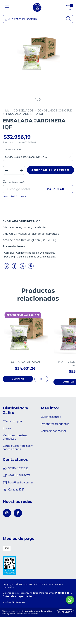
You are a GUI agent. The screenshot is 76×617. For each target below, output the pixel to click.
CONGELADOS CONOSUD (54, 110)
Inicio (6, 110)
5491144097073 (18, 468)
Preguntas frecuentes (55, 424)
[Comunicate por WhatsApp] (70, 600)
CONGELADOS (23, 110)
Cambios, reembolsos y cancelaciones (18, 447)
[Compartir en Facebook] (15, 267)
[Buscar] (68, 18)
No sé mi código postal (14, 196)
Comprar (18, 379)
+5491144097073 (19, 475)
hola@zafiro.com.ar (20, 482)
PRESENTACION (12, 149)
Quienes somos (51, 417)
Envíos (7, 428)
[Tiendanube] (14, 602)
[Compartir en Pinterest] (31, 267)
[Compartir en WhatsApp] (6, 266)
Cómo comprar (12, 421)
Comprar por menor (53, 431)
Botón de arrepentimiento (19, 596)
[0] (68, 8)
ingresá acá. (62, 592)
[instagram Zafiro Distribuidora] (7, 513)
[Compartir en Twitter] (23, 267)
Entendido (65, 612)
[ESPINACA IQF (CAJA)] (41, 379)
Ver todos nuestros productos (15, 437)
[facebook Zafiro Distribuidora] (18, 513)
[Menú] (7, 7)
